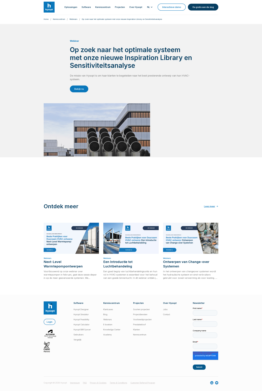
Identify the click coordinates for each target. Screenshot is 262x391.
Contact (166, 314)
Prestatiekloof (139, 324)
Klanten (136, 329)
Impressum (75, 383)
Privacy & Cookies (98, 383)
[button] (70, 7)
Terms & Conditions (118, 383)
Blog (105, 314)
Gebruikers (79, 334)
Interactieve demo (171, 7)
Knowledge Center (111, 329)
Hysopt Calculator (82, 324)
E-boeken (107, 324)
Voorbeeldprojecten (142, 319)
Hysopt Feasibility (81, 319)
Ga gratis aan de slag (203, 7)
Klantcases (108, 309)
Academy (107, 334)
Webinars (107, 319)
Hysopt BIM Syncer (82, 329)
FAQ (85, 383)
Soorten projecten (141, 309)
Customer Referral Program (142, 383)
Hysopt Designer (81, 309)
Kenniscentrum (139, 334)
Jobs (165, 309)
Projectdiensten (140, 314)
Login (49, 321)
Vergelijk (77, 339)
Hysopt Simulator (81, 314)
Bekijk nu (79, 89)
